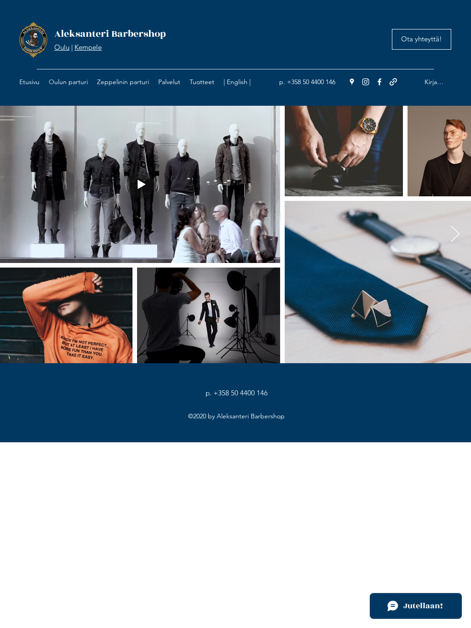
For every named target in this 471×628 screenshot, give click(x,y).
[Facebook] (379, 81)
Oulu (61, 47)
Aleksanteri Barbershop (110, 34)
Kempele (88, 47)
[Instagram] (365, 81)
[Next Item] (455, 235)
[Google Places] (351, 81)
